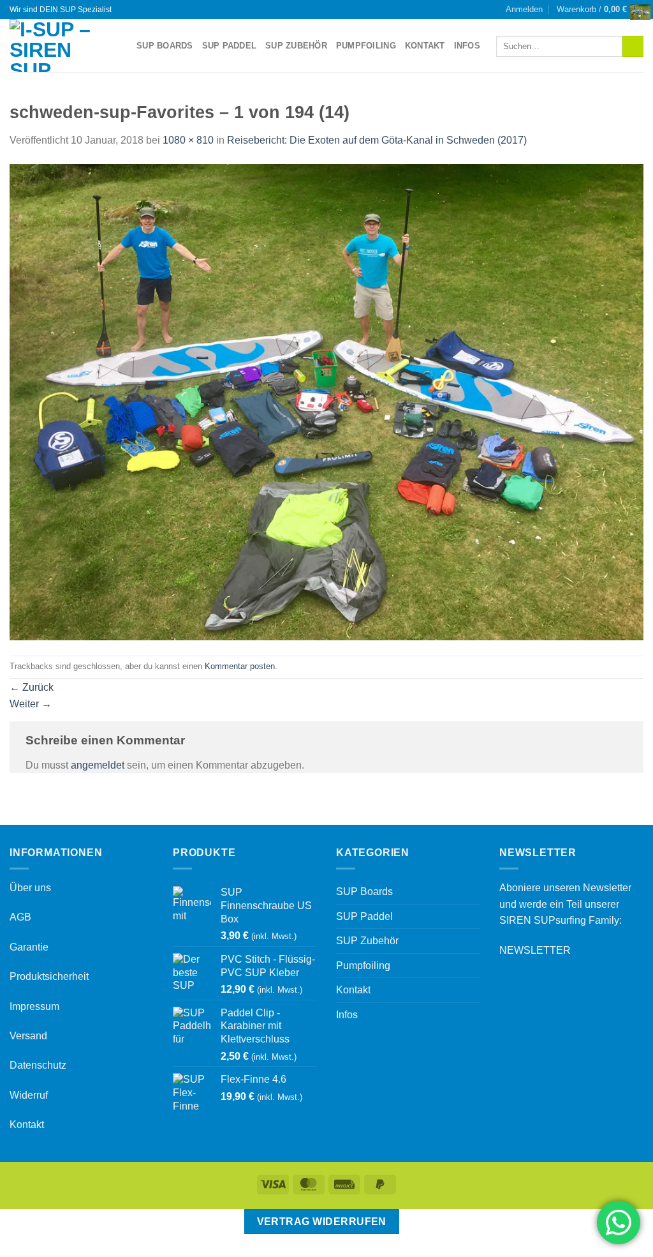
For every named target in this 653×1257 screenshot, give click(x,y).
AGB (20, 917)
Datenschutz (38, 1065)
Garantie (29, 947)
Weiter (31, 703)
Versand (28, 1035)
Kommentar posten (240, 666)
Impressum (34, 1006)
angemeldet (97, 765)
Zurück (32, 687)
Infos (467, 45)
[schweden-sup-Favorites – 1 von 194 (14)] (326, 401)
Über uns (30, 887)
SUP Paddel (229, 45)
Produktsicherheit (49, 976)
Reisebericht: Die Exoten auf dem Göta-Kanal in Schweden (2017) (377, 140)
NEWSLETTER (535, 950)
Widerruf (29, 1095)
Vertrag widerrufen (321, 1221)
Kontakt (425, 45)
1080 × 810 (188, 140)
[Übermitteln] (632, 46)
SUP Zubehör (296, 45)
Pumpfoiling (366, 45)
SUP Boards (164, 45)
